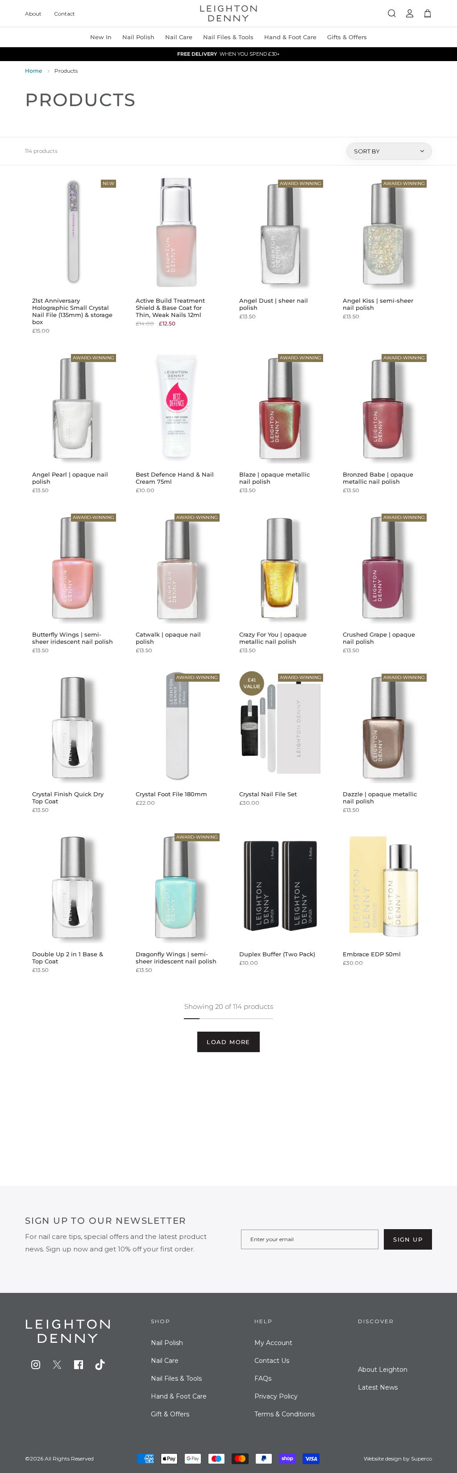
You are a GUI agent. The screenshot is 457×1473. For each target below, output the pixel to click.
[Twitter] (57, 1364)
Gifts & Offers (347, 37)
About (33, 13)
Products (66, 70)
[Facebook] (78, 1364)
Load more (228, 1041)
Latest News (378, 1387)
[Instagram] (35, 1364)
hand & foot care (290, 37)
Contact (64, 13)
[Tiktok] (100, 1365)
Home (33, 70)
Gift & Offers (170, 1414)
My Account (273, 1343)
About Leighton (382, 1370)
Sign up (408, 1239)
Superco (421, 1458)
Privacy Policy (276, 1396)
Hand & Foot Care (179, 1396)
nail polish (138, 37)
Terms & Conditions (284, 1414)
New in (101, 37)
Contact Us (271, 1361)
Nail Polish (167, 1343)
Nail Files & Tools (228, 37)
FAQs (262, 1378)
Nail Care (178, 37)
